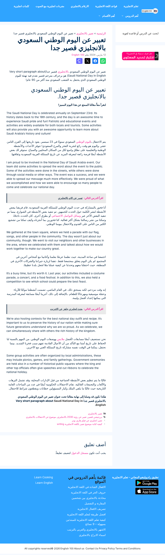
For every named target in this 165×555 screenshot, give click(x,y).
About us (79, 548)
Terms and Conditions (128, 548)
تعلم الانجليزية (131, 6)
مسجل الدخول (79, 453)
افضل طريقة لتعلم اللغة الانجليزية (86, 514)
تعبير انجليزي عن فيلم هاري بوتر (87, 420)
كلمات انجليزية (21, 6)
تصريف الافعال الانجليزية (92, 508)
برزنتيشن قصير (95, 417)
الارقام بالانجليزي (80, 6)
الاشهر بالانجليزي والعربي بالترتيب (86, 529)
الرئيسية (101, 33)
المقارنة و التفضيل (95, 503)
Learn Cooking (43, 477)
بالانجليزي (63, 71)
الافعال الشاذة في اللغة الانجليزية (87, 487)
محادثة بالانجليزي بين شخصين (89, 498)
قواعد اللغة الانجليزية (106, 6)
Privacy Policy (107, 548)
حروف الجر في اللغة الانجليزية (88, 492)
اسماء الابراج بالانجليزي (92, 535)
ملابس (60, 339)
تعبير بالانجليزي (84, 33)
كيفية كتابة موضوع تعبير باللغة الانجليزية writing (79, 424)
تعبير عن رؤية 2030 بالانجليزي (72, 417)
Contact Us (92, 548)
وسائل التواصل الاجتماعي (66, 215)
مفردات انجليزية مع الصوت (50, 6)
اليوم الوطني (83, 141)
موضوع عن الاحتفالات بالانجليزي (41, 417)
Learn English (44, 482)
